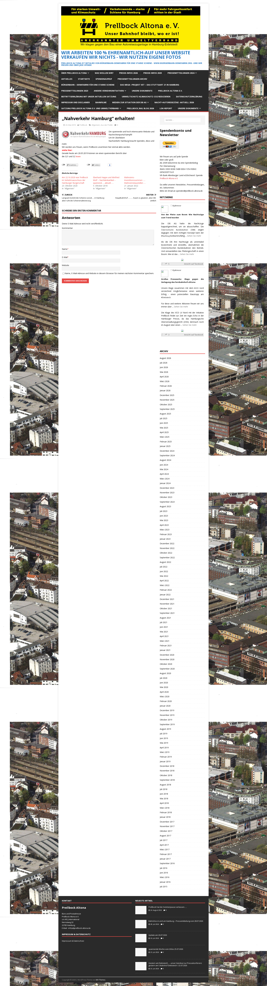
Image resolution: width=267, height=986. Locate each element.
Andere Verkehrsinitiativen (109, 90)
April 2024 (164, 474)
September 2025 (167, 409)
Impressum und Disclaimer (75, 102)
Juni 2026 (164, 367)
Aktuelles (66, 79)
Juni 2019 (164, 738)
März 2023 (164, 529)
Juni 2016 (164, 872)
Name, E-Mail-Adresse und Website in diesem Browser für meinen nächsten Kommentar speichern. (109, 273)
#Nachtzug (165, 236)
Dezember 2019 (167, 710)
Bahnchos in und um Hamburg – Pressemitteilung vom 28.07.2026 (176, 921)
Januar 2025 (165, 446)
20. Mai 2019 (70, 125)
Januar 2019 (165, 761)
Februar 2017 (166, 854)
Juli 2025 (163, 418)
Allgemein (96, 125)
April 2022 (164, 580)
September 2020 (167, 668)
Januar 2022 (165, 594)
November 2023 (167, 492)
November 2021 (167, 603)
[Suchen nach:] (182, 120)
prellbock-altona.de (82, 928)
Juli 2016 (163, 868)
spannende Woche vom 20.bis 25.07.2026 (166, 949)
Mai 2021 (164, 631)
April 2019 (164, 747)
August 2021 (165, 617)
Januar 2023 (165, 539)
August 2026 (165, 358)
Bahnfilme (101, 102)
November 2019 (167, 715)
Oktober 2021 (166, 608)
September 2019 (167, 724)
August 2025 (165, 413)
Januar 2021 (165, 650)
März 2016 (164, 877)
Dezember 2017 (167, 821)
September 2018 (167, 780)
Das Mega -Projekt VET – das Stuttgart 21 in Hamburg (149, 84)
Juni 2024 (164, 464)
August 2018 (165, 784)
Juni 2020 (164, 682)
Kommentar (67, 228)
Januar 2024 (165, 483)
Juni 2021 (164, 627)
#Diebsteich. (166, 297)
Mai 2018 (164, 798)
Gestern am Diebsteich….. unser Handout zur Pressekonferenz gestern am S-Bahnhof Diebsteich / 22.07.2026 (175, 964)
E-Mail (64, 257)
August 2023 (165, 506)
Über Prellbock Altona (74, 73)
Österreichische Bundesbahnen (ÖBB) (178, 230)
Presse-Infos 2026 (128, 73)
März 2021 (164, 641)
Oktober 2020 (166, 664)
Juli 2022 (163, 566)
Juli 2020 (163, 678)
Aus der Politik (107, 125)
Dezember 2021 (167, 599)
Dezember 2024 (167, 451)
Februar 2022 (166, 590)
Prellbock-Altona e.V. (170, 90)
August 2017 (165, 835)
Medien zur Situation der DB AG (129, 102)
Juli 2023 (163, 511)
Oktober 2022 (166, 552)
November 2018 (167, 770)
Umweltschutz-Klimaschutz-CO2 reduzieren (146, 96)
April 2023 (164, 525)
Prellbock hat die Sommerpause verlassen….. (168, 907)
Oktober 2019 (166, 719)
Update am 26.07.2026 (158, 935)
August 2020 (165, 673)
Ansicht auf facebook (193, 264)
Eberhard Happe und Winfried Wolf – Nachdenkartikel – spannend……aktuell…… (106, 180)
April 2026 (164, 376)
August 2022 (165, 562)
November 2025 (167, 399)
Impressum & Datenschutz (73, 941)
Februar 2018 (166, 812)
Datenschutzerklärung (189, 96)
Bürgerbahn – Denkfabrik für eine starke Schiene (87, 84)
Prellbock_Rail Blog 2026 (140, 108)
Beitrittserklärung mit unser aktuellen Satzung (88, 96)
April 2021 (164, 636)
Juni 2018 (164, 793)
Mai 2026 (164, 372)
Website (65, 265)
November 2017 (167, 826)
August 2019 (165, 729)
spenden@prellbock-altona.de (189, 191)
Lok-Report (166, 108)
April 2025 (164, 432)
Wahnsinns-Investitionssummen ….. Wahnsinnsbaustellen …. (135, 180)
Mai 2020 (164, 687)
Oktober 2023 (166, 497)
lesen (78, 156)
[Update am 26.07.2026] (140, 940)
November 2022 (167, 548)
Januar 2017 (165, 858)
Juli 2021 (163, 622)
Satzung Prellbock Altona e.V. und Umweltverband (90, 108)
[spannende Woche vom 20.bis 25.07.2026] (140, 955)
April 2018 (164, 803)
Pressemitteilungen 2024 (181, 73)
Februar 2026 (166, 386)
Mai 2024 (164, 469)
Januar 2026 (165, 390)
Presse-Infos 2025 (152, 73)
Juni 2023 (164, 515)
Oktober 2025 (166, 404)
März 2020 (164, 696)
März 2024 (164, 478)
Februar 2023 (166, 534)
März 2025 (164, 437)
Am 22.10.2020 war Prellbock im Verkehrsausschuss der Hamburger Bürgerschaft (75, 180)
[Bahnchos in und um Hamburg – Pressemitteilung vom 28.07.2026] (140, 926)
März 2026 (164, 381)
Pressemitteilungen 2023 (74, 90)
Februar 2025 (166, 441)
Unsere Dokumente (142, 90)
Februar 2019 (166, 756)
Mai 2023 (164, 520)
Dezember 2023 (167, 488)
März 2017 (164, 849)
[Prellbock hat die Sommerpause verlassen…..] (140, 912)
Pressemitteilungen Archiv (132, 79)
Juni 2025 (164, 423)
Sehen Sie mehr (194, 235)
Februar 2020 (166, 701)
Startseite (84, 79)
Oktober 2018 (166, 775)
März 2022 (164, 585)
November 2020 (167, 659)
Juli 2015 (163, 886)
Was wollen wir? (104, 73)
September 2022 (167, 557)
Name (64, 249)
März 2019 (164, 752)
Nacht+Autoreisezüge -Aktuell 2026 (174, 102)
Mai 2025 (164, 427)
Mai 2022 (164, 576)
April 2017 (164, 845)
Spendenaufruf (104, 79)
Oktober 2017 (166, 831)
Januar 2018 (165, 817)
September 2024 (167, 455)
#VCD (196, 288)
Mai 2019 (164, 743)
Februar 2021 (166, 645)
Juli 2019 (163, 733)
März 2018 (164, 807)
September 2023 (167, 501)
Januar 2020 (165, 705)
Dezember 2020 (167, 654)
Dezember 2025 (167, 395)
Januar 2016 (165, 882)
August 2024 (165, 460)
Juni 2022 (164, 571)
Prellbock (83, 125)
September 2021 (167, 613)
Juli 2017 (163, 840)
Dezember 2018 (167, 766)
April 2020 (164, 692)
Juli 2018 (163, 789)
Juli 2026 (163, 362)
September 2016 (167, 863)
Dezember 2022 (167, 543)
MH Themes (100, 980)
